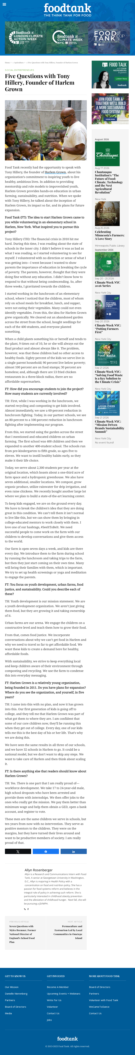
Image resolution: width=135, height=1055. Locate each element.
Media (8, 1013)
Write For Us (54, 1000)
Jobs (49, 1019)
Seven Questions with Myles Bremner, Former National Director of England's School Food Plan (22, 934)
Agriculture (19, 62)
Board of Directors (15, 1006)
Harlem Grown (55, 172)
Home (7, 62)
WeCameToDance (99, 1006)
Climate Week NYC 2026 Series (107, 284)
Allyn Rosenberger (39, 870)
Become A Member (58, 987)
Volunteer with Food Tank (103, 1000)
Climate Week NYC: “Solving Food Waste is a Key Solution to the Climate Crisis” (109, 377)
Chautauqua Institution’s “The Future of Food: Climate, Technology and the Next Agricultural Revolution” (109, 182)
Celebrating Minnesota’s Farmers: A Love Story (109, 235)
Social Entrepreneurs (19, 70)
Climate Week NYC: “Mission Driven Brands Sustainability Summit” (109, 426)
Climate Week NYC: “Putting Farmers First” (108, 328)
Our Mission (11, 987)
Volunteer (52, 1006)
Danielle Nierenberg (16, 993)
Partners (10, 1000)
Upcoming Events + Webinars (63, 993)
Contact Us (53, 1013)
